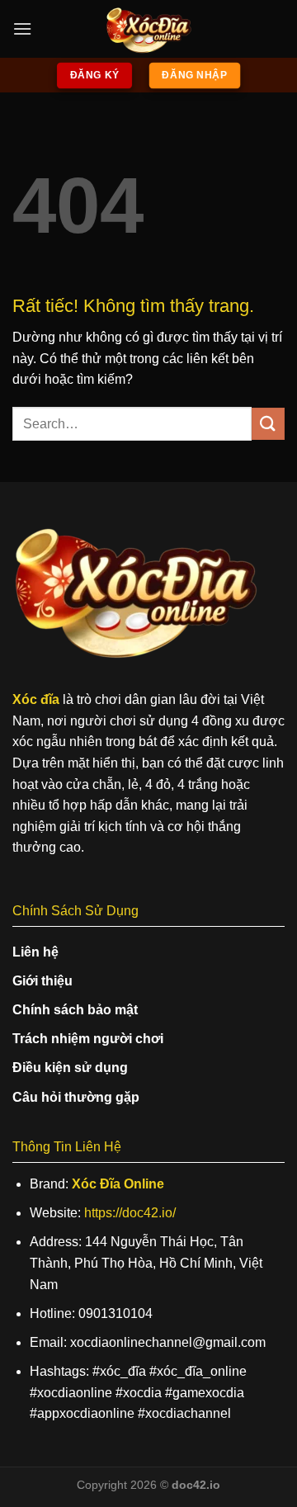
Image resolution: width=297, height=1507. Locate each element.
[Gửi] (268, 424)
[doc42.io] (148, 29)
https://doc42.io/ (130, 1213)
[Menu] (22, 28)
